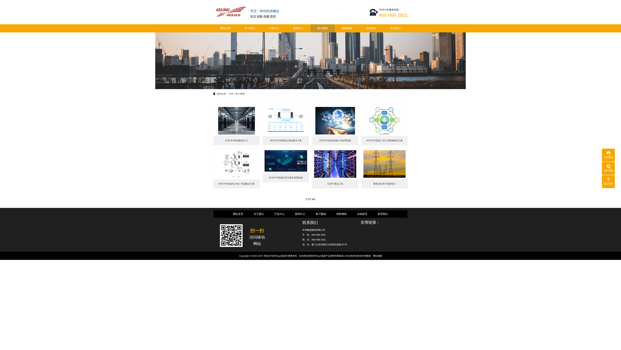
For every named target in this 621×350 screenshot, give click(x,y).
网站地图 (377, 256)
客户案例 (322, 28)
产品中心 (274, 28)
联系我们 (395, 28)
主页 (231, 94)
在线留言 (371, 28)
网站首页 (225, 28)
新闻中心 (298, 28)
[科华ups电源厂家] (247, 12)
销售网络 (347, 28)
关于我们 (250, 28)
